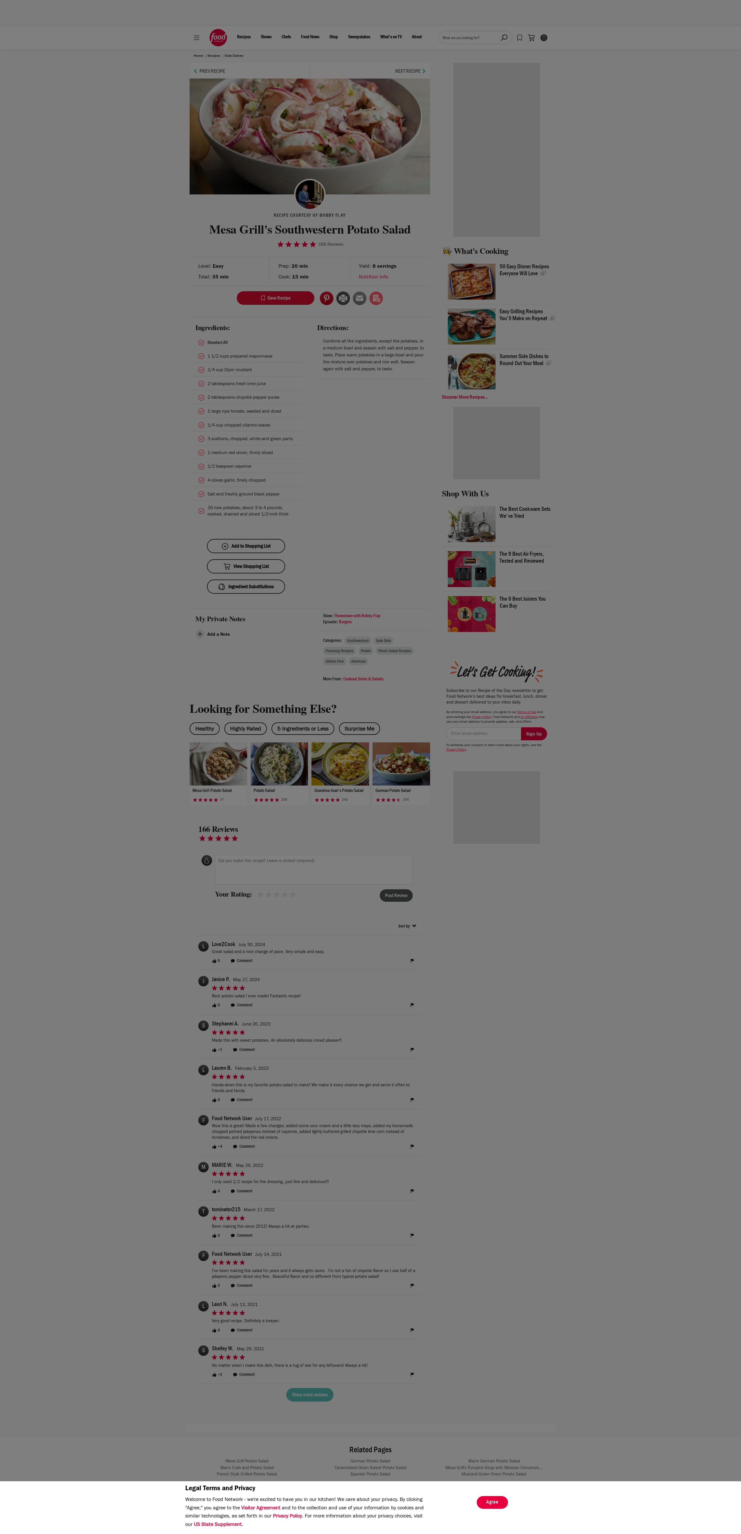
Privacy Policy (287, 1516)
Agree (492, 1502)
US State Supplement (218, 1525)
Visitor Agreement (260, 1508)
